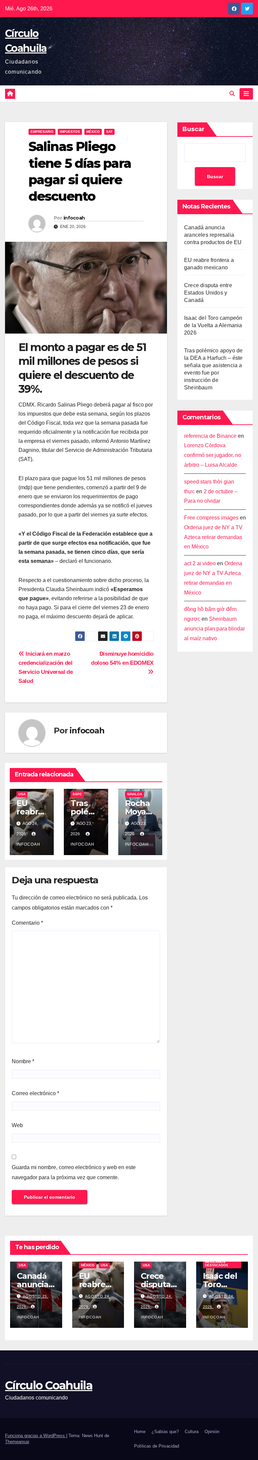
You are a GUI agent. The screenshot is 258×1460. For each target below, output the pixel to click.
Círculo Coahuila (48, 1385)
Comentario (27, 923)
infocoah (74, 218)
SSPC (77, 794)
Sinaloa (134, 794)
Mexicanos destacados (216, 1263)
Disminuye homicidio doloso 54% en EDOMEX (122, 658)
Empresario (42, 131)
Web (17, 1125)
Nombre (23, 1061)
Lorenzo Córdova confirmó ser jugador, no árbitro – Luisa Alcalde (212, 455)
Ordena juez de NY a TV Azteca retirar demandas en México (213, 537)
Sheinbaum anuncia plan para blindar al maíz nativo (214, 628)
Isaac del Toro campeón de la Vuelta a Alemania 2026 (213, 325)
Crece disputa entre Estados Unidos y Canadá (208, 292)
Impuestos (70, 131)
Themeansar (17, 1441)
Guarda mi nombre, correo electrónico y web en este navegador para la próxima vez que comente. (74, 1172)
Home (139, 1431)
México (93, 131)
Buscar (193, 129)
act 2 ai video (200, 563)
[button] (232, 94)
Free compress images (211, 518)
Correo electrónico (35, 1093)
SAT (109, 131)
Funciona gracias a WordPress (35, 1435)
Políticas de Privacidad (156, 1446)
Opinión (212, 1431)
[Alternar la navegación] (246, 94)
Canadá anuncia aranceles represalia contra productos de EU (213, 235)
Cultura (192, 1431)
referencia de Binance (210, 436)
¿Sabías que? (165, 1431)
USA (22, 794)
